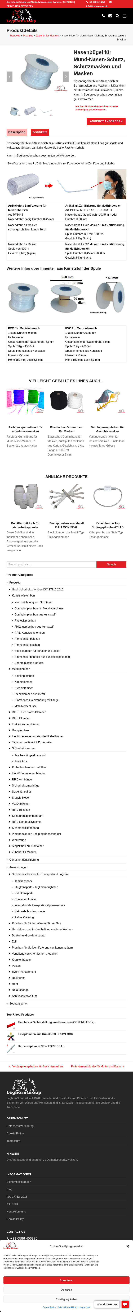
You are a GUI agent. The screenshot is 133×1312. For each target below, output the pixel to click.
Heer (15, 983)
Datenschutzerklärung (67, 1307)
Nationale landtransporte (30, 911)
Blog (9, 1189)
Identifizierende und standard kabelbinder (37, 736)
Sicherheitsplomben (19, 1181)
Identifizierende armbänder (28, 773)
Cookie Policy (49, 1307)
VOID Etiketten (21, 803)
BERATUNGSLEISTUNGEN (20, 6)
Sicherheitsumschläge (25, 785)
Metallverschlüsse (26, 706)
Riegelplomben (24, 687)
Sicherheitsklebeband (25, 827)
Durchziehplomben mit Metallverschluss (39, 608)
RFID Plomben (21, 718)
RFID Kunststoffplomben (30, 632)
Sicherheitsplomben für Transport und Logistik (40, 874)
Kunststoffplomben (23, 595)
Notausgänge (20, 989)
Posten (16, 965)
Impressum (85, 1307)
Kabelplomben (24, 681)
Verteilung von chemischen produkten (35, 953)
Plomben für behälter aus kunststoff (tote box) (42, 656)
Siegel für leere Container (27, 846)
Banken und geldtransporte (28, 935)
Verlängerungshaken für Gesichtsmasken (36, 1067)
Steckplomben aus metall (30, 694)
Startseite (15, 35)
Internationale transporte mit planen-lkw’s (40, 905)
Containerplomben (26, 899)
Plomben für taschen (27, 644)
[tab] (17, 132)
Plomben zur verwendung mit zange (37, 700)
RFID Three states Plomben (29, 712)
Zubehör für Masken (47, 35)
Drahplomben (20, 730)
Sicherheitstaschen (24, 748)
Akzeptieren (66, 1280)
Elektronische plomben (26, 724)
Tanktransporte (24, 881)
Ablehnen (66, 1289)
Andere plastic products (29, 662)
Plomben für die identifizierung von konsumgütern (42, 947)
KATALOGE (68, 2)
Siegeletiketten (21, 797)
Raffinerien (18, 977)
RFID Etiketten (21, 809)
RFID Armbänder (22, 779)
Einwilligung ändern (66, 1299)
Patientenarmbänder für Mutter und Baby (96, 1067)
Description (16, 132)
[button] (128, 1246)
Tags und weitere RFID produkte (32, 742)
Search (111, 564)
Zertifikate (39, 132)
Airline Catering (24, 917)
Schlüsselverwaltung (25, 995)
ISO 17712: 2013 (17, 1196)
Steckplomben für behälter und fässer (37, 650)
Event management (24, 971)
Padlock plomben (25, 620)
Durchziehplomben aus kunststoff (35, 614)
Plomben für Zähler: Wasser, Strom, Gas (36, 923)
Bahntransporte (24, 893)
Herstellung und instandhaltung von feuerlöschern (42, 929)
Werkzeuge (19, 840)
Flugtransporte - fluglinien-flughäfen (36, 887)
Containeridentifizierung (24, 859)
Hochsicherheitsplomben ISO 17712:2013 (37, 589)
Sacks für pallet (21, 791)
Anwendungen (18, 867)
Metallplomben (21, 668)
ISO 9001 (12, 1204)
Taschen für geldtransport (30, 755)
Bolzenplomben (24, 675)
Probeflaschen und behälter (29, 767)
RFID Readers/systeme (26, 821)
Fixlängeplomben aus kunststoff (34, 626)
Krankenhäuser (21, 959)
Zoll (14, 941)
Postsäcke (21, 761)
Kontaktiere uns (16, 1211)
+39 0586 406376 (97, 2)
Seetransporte (18, 1003)
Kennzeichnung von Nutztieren (33, 602)
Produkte (28, 35)
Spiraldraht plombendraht (27, 815)
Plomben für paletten (27, 638)
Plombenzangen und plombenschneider (36, 833)
